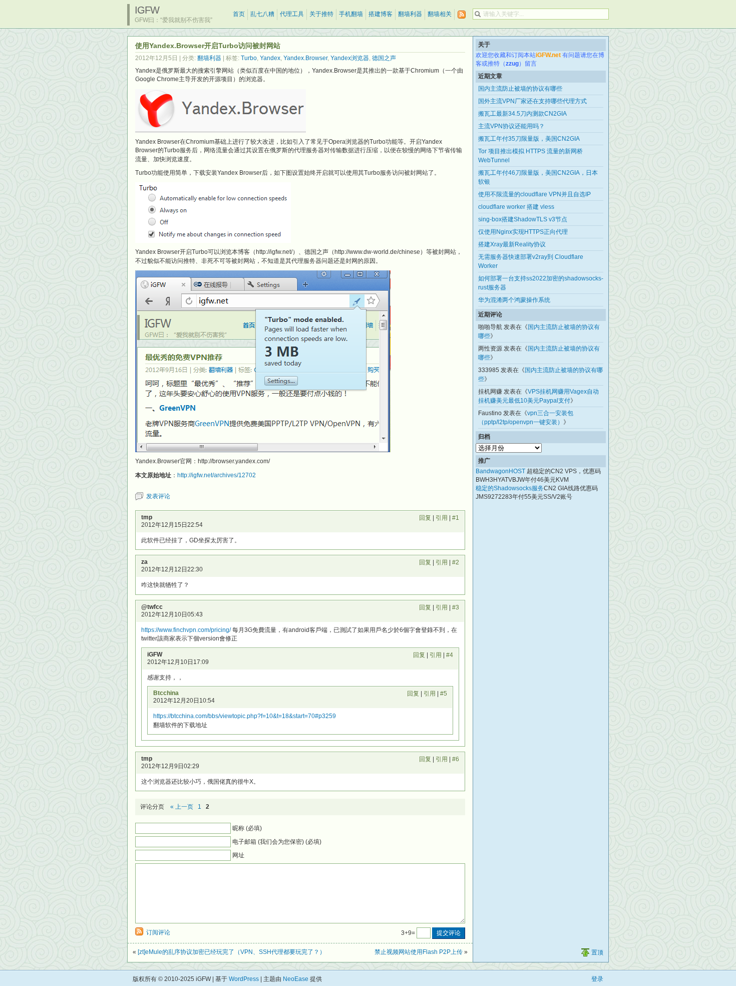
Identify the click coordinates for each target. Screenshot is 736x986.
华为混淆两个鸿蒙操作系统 (514, 299)
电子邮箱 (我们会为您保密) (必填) (276, 841)
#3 (455, 607)
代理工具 (292, 14)
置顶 (597, 952)
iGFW (147, 10)
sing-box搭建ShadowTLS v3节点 (522, 219)
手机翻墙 (351, 14)
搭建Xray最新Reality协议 (512, 244)
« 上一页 (181, 806)
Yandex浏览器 (349, 58)
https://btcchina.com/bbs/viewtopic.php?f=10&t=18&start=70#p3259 (244, 716)
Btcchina (166, 693)
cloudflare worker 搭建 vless (516, 206)
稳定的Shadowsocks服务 (510, 488)
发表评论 (158, 496)
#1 (455, 517)
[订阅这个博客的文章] (462, 15)
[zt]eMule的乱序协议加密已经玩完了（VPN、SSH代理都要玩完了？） (231, 951)
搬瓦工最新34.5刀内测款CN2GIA (522, 113)
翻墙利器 (410, 14)
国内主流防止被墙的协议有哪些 (520, 88)
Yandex (270, 58)
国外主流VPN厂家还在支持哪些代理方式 (532, 101)
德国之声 (384, 58)
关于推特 (321, 14)
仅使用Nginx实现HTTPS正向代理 (523, 231)
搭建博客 (381, 14)
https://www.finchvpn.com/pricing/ (186, 629)
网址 (238, 855)
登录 (597, 978)
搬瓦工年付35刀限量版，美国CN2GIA (529, 138)
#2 (455, 562)
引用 (442, 517)
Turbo (249, 58)
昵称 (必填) (247, 828)
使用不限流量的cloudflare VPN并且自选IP (534, 194)
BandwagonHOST (500, 471)
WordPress (244, 978)
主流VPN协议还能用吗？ (511, 126)
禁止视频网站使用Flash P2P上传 (419, 951)
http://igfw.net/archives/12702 (216, 475)
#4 (449, 655)
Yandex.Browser (305, 58)
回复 (425, 517)
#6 (455, 759)
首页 (239, 14)
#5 (443, 693)
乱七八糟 (262, 14)
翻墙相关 (440, 14)
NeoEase (295, 978)
